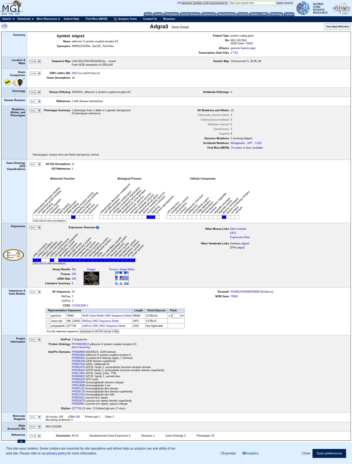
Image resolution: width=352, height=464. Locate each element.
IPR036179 (78, 391)
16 (232, 110)
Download (24, 18)
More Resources (47, 18)
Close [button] (306, 453)
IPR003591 (78, 403)
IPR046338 (78, 361)
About (4, 14)
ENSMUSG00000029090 (245, 291)
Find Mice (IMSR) (96, 18)
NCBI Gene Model (93, 315)
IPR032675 (78, 400)
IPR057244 (78, 364)
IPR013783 (78, 394)
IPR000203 (78, 379)
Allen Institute (238, 228)
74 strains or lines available (247, 147)
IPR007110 (78, 388)
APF (250, 143)
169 (61, 416)
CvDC (258, 143)
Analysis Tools (127, 18)
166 (74, 278)
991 (74, 269)
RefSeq (86, 320)
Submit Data (71, 18)
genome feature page (243, 48)
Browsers (169, 18)
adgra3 (245, 243)
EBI (95, 325)
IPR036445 (78, 370)
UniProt (86, 325)
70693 (249, 43)
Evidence (266, 291)
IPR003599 (78, 382)
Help (11, 14)
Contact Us (150, 18)
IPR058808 (78, 351)
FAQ (17, 14)
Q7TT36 (76, 408)
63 (77, 435)
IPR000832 (78, 376)
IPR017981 (78, 373)
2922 (74, 73)
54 (73, 291)
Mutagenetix (238, 143)
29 (73, 113)
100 (74, 274)
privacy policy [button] (57, 453)
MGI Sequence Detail (118, 315)
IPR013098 (78, 385)
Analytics (251, 453)
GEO (233, 232)
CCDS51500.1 (80, 305)
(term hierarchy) (81, 347)
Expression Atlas (240, 237)
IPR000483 (78, 357)
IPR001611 (78, 397)
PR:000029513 (80, 344)
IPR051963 (78, 354)
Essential (229, 453)
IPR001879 (78, 367)
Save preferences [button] (329, 453)
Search (6, 18)
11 (73, 164)
